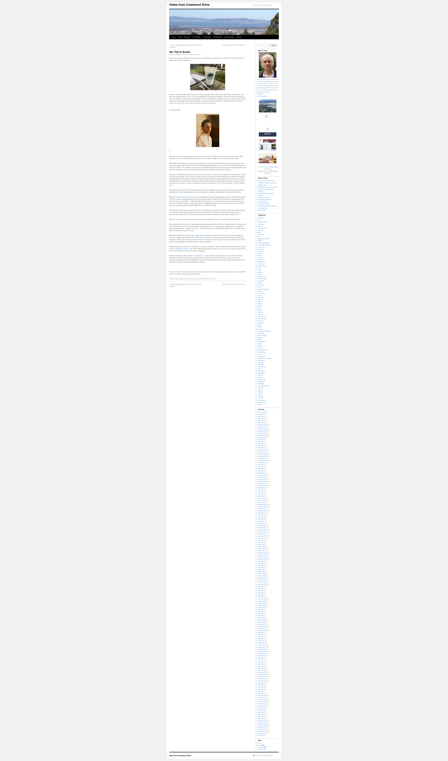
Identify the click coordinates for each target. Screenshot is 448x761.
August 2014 (261, 708)
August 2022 (261, 513)
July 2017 (260, 634)
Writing (260, 404)
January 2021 (261, 550)
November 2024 (262, 456)
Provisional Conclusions (264, 331)
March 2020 (261, 571)
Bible (259, 232)
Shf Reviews (217, 37)
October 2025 (262, 433)
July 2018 (260, 609)
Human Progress (262, 278)
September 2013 (262, 731)
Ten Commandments (263, 385)
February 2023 (262, 500)
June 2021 (261, 542)
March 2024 (261, 473)
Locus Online (264, 81)
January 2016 (261, 672)
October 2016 (262, 653)
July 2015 (260, 685)
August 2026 (261, 412)
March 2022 (261, 523)
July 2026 (260, 414)
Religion (260, 346)
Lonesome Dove (198, 256)
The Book (260, 388)
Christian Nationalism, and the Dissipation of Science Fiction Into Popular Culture (267, 183)
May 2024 (261, 469)
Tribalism (260, 396)
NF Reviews (196, 37)
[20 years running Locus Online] (267, 150)
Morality (260, 304)
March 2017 (261, 643)
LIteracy (260, 291)
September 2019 (262, 584)
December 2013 (262, 725)
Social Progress (262, 367)
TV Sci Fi (260, 398)
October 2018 (262, 603)
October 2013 (262, 729)
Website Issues (262, 402)
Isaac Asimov (261, 285)
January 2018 (261, 622)
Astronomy (261, 224)
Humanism (261, 280)
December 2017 (262, 624)
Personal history (190, 279)
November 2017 (262, 626)
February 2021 (262, 548)
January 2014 (261, 723)
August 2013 (261, 733)
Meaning (260, 299)
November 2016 (262, 651)
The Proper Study (263, 202)
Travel (198, 279)
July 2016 (260, 660)
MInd (259, 301)
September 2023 (262, 485)
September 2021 (262, 536)
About (180, 37)
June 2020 (261, 565)
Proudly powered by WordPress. (264, 755)
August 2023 (261, 487)
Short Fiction (261, 360)
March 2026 (261, 422)
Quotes (238, 37)
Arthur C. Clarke (262, 222)
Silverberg (261, 362)
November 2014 (262, 702)
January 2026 (261, 427)
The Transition (262, 210)
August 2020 (261, 561)
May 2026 (261, 418)
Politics (260, 327)
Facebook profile (262, 96)
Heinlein (260, 272)
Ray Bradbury (262, 341)
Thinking (260, 392)
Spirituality (261, 373)
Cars (259, 236)
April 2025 (261, 446)
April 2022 (261, 521)
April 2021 (261, 544)
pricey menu (222, 249)
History (260, 274)
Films (259, 268)
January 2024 (261, 477)
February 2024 (262, 475)
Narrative (260, 312)
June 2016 (261, 662)
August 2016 (261, 657)
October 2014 (262, 704)
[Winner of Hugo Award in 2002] (267, 117)
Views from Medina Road (271, 167)
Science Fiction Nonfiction (265, 358)
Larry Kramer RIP (174, 110)
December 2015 (262, 674)
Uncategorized (262, 400)
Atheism (260, 226)
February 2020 (262, 574)
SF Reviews (207, 37)
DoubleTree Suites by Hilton (190, 197)
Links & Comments (263, 289)
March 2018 (261, 618)
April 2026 (261, 420)
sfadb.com (267, 85)
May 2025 (261, 443)
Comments (262, 747)
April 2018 (261, 616)
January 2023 (261, 502)
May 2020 (261, 567)
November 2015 (262, 676)
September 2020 (262, 559)
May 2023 (261, 494)
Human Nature (262, 276)
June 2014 (261, 712)
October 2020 (262, 557)
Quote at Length (262, 335)
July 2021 (260, 540)
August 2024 (261, 462)
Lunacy (260, 295)
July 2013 (260, 735)
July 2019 (260, 588)
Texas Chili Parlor (197, 237)
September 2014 (262, 706)
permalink (212, 279)
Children (260, 241)
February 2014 (262, 720)
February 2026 (262, 425)
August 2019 (261, 586)
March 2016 (261, 668)
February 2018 (262, 620)
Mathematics (261, 297)
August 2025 (261, 437)
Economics (261, 257)
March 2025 (261, 448)
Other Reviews (229, 37)
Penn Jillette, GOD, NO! (264, 199)
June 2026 (261, 416)
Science (260, 354)
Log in (260, 743)
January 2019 (261, 601)
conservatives (261, 247)
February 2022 (262, 525)
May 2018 (261, 613)
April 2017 (261, 641)
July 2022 (260, 515)
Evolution (260, 264)
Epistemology (262, 262)
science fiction (262, 356)
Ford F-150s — (196, 228)
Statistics (260, 377)
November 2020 (262, 555)
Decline (260, 255)
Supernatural (261, 381)
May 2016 (261, 664)
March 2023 (261, 498)
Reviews (260, 348)
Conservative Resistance (264, 245)
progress (260, 329)
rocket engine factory (264, 92)
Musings (187, 37)
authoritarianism (262, 228)
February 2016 (262, 670)
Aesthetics (260, 218)
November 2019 (262, 580)
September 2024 (262, 460)
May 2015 (261, 689)
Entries (261, 745)
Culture (260, 253)
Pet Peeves (261, 320)
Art (259, 220)
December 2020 (262, 553)
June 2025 (261, 441)
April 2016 (261, 666)
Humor (260, 283)
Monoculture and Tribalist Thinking (234, 45)
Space (259, 369)
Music (259, 308)
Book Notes (261, 234)
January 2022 (261, 527)
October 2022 (262, 508)
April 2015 (261, 691)
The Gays (260, 390)
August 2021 (261, 538)
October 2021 (262, 534)
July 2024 (260, 464)
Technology (261, 383)
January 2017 (261, 647)
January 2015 (261, 697)
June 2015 (261, 687)
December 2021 (262, 529)
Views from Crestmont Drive (189, 4)
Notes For (260, 314)
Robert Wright (262, 352)
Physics (260, 325)
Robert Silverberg (263, 350)
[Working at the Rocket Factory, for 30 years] (268, 129)
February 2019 (262, 599)
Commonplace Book (263, 243)
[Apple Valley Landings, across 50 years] (267, 162)
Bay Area (260, 230)
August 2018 (261, 607)
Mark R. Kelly (196, 54)
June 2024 (261, 466)
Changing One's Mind (264, 239)
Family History (262, 266)
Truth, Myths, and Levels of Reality (267, 187)
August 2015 (261, 683)
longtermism (261, 293)
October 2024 (262, 458)
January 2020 (261, 576)
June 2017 (261, 637)
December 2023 (262, 479)
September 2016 (262, 655)
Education (261, 260)
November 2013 (262, 727)
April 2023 (261, 496)
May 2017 (261, 639)
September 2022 (262, 511)
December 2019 (262, 578)
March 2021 (261, 546)
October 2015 (262, 678)
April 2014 (261, 716)
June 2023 (261, 492)
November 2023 (262, 481)
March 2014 (261, 718)
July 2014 (260, 710)
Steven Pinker (262, 379)
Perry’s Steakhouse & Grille (179, 249)
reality (259, 343)
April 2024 (261, 471)
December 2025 (262, 429)
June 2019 (261, 590)
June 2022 (261, 517)
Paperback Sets (262, 316)
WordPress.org (262, 749)
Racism (260, 339)
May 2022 (261, 519)
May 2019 (261, 592)
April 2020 (261, 569)
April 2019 (261, 595)
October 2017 (262, 628)
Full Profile (260, 94)
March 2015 (261, 693)
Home (174, 37)
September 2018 (262, 605)
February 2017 (262, 645)
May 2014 (261, 714)
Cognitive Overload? (263, 197)
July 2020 (260, 563)
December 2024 (262, 454)
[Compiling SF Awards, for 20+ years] (267, 136)
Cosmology (261, 251)
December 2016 (262, 649)
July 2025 (260, 439)
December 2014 (262, 699)
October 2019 (262, 582)
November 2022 (262, 506)
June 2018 (261, 611)
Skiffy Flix (261, 364)
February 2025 (262, 450)
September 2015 (262, 681)
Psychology (261, 333)
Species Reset (261, 371)
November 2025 (262, 431)
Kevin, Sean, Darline (263, 204)
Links (259, 287)
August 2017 (261, 632)
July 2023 (260, 490)
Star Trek (260, 375)
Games (260, 270)
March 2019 (261, 597)
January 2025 (261, 452)
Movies (260, 306)
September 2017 (262, 630)
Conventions (261, 249)
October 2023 (262, 483)
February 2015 (262, 695)
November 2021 (262, 532)
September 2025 (262, 435)
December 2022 (262, 504)
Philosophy (261, 322)
